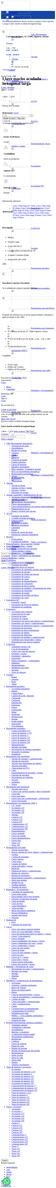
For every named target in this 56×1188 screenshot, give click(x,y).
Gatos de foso (17, 903)
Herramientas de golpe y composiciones (27, 969)
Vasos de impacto (18, 672)
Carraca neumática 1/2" (21, 731)
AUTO (9, 513)
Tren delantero (17, 726)
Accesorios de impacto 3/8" (22, 1083)
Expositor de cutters (19, 565)
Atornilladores (17, 448)
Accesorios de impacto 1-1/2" (23, 1072)
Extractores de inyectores (21, 628)
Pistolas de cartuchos (20, 873)
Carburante (16, 698)
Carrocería (15, 700)
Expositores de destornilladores (24, 581)
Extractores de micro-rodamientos (25, 630)
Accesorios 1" (17, 1111)
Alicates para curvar (19, 789)
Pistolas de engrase (19, 1048)
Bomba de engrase (19, 450)
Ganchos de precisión (20, 775)
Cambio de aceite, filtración (22, 696)
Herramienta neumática (15, 728)
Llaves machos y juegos (21, 551)
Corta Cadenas (17, 859)
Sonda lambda (17, 721)
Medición (15, 868)
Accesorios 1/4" (18, 810)
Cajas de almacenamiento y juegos (25, 995)
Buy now (21, 118)
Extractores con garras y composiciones (27, 623)
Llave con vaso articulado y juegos (25, 931)
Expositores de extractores (22, 584)
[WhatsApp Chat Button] (6, 1181)
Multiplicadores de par (20, 509)
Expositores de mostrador (21, 591)
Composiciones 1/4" (19, 826)
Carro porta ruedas (19, 894)
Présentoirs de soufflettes (21, 607)
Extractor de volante (19, 619)
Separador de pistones (20, 752)
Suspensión (16, 724)
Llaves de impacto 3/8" (20, 742)
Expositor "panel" (18, 602)
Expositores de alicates (20, 572)
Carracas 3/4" (17, 1130)
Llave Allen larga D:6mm (30, 215)
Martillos (15, 976)
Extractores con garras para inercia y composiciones (32, 621)
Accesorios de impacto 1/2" (22, 1076)
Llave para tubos (18, 796)
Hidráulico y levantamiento (42, 390)
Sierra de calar (17, 1058)
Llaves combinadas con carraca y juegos (28, 941)
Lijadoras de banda (19, 460)
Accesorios (16, 983)
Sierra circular (17, 1055)
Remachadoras (17, 1053)
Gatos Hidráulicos (18, 906)
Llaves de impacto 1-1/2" (21, 733)
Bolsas (14, 677)
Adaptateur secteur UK (20, 647)
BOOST (9, 537)
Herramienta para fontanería (17, 787)
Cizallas (14, 455)
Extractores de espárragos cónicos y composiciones (32, 626)
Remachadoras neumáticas (22, 474)
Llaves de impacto (18, 464)
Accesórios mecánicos (20, 689)
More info (5, 419)
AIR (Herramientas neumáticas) (19, 443)
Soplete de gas (17, 882)
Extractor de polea (18, 616)
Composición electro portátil (23, 1034)
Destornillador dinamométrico (23, 502)
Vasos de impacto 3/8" (20, 1104)
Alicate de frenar (18, 485)
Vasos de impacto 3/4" (20, 1102)
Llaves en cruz (17, 955)
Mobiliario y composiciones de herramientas (24, 981)
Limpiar (15, 113)
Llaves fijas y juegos (19, 959)
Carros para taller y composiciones (25, 1002)
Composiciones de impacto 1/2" (24, 1088)
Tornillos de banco (19, 887)
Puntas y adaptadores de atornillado (26, 555)
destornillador (11, 1167)
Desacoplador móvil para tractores (25, 896)
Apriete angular (17, 499)
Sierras (14, 476)
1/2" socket (16, 805)
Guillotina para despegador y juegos (26, 640)
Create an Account (8, 409)
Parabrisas (15, 714)
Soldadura (15, 782)
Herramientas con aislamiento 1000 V (21, 803)
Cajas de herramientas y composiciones (27, 997)
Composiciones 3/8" (19, 829)
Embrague (15, 705)
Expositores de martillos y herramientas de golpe (31, 588)
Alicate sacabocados (19, 850)
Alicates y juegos (18, 490)
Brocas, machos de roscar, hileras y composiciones (32, 852)
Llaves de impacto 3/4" (20, 740)
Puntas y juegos (17, 558)
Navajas (14, 780)
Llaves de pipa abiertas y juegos (24, 952)
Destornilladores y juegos (21, 546)
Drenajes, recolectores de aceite (24, 899)
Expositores (11, 560)
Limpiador (15, 527)
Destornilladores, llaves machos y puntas (24, 21)
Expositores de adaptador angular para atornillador (32, 570)
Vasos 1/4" (15, 843)
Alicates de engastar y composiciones (26, 759)
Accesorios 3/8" (18, 812)
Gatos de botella (18, 901)
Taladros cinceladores (20, 1065)
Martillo (14, 974)
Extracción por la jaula (20, 614)
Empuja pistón (17, 520)
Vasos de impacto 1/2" (20, 1097)
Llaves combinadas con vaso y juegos (26, 943)
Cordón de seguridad (20, 857)
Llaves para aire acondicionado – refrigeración (30, 798)
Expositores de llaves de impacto (24, 605)
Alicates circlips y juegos (21, 488)
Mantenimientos (18, 665)
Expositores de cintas (20, 579)
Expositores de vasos (20, 598)
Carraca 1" (15, 1123)
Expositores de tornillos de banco (25, 595)
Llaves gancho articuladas (22, 962)
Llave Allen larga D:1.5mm (24, 206)
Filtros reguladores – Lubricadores (25, 661)
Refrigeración (17, 717)
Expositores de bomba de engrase (25, 574)
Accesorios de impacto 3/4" (22, 1081)
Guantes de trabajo (19, 864)
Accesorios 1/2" (18, 808)
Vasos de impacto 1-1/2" (21, 1093)
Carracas (15, 453)
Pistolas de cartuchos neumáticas (24, 534)
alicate (8, 1174)
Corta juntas (16, 861)
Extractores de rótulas (20, 633)
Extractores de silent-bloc (21, 635)
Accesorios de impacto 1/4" (22, 1079)
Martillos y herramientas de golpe (20, 967)
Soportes (15, 670)
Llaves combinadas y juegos (23, 945)
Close (3, 382)
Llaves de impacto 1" (20, 735)
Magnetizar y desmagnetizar (23, 553)
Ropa (13, 682)
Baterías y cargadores (20, 1032)
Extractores (10, 609)
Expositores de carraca (20, 577)
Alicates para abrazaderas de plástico (26, 763)
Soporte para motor (19, 915)
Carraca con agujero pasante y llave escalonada (30, 791)
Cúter (13, 770)
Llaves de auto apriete (20, 948)
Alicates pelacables (19, 766)
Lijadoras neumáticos (20, 525)
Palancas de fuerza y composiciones (26, 871)
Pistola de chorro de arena (22, 532)
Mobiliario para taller (20, 668)
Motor (14, 712)
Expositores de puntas (20, 593)
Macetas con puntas (19, 971)
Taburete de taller (18, 1020)
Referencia (7, 113)
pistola (9, 1172)
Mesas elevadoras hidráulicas (23, 910)
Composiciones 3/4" (19, 1142)
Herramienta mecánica (15, 686)
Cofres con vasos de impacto (23, 651)
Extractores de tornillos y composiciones (28, 637)
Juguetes (14, 679)
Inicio (5, 21)
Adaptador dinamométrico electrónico (26, 497)
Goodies (9, 675)
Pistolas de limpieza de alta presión (25, 1051)
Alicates (9, 483)
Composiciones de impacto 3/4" (24, 1090)
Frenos (14, 707)
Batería (14, 691)
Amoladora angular (19, 1025)
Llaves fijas (16, 840)
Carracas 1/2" (17, 817)
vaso (8, 1170)
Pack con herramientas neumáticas (25, 471)
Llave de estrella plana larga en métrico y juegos (31, 934)
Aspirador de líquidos (20, 516)
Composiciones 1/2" (19, 824)
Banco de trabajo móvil (21, 990)
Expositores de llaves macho (23, 586)
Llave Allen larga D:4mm (23, 213)
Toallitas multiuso (18, 885)
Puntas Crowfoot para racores (23, 511)
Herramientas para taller (16, 847)
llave (8, 1177)
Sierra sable (16, 1060)
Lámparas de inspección (21, 924)
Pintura (14, 530)
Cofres (14, 1006)
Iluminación (36, 410)
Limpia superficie (18, 462)
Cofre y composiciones (20, 1004)
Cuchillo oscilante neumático (23, 518)
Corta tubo (15, 794)
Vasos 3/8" (15, 845)
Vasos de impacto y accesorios (18, 1067)
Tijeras (14, 784)
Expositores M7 (12, 600)
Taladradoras (16, 481)
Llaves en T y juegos (20, 957)
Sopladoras (16, 754)
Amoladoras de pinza (20, 446)
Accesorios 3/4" (18, 1118)
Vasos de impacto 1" (19, 1095)
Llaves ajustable (18, 833)
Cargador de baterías (19, 541)
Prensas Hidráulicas (19, 913)
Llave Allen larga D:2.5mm (32, 208)
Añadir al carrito (9, 118)
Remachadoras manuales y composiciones (28, 878)
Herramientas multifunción (22, 1037)
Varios (14, 684)
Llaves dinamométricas (20, 504)
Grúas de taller (17, 908)
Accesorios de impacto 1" (22, 1074)
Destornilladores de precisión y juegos (27, 773)
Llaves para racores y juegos (23, 964)
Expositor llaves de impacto (22, 567)
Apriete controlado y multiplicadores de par (24, 495)
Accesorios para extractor (21, 612)
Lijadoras (15, 457)
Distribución (16, 703)
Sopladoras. (16, 478)
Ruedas (14, 719)
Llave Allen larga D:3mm (40, 210)
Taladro (14, 1062)
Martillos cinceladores (20, 467)
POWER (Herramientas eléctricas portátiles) (24, 1023)
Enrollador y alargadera (21, 656)
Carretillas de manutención (22, 892)
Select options (20, 431)
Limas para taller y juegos (22, 866)
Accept (12, 419)
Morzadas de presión (20, 492)
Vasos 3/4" (15, 1153)
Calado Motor (17, 693)
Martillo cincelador (19, 747)
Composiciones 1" (19, 1135)
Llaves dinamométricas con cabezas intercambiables (32, 506)
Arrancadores (17, 539)
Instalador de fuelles (19, 523)
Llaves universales (19, 801)
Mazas (14, 978)
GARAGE (10, 644)
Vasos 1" (15, 1146)
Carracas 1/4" (17, 819)
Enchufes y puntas (19, 654)
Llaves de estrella (18, 836)
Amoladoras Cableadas (20, 1027)
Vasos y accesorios (38, 542)
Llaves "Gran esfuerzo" (21, 936)
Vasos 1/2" (15, 1149)
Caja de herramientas (20, 649)
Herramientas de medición (22, 777)
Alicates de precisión (20, 761)
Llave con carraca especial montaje (25, 929)
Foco (13, 922)
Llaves (33, 433)
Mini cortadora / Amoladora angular (26, 469)
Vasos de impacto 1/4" (20, 1100)
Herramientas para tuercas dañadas (25, 642)
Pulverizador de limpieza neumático (26, 749)
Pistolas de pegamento (20, 875)
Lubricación (16, 710)
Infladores (15, 663)
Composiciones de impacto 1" (23, 1086)
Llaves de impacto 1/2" (20, 738)
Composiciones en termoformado (25, 1009)
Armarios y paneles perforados (24, 985)
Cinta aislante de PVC (20, 768)
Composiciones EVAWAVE (23, 563)
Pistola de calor (17, 1046)
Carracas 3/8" (17, 822)
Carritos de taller (18, 999)
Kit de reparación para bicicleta (24, 548)
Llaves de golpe (17, 950)
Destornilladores (18, 831)
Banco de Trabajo (18, 988)
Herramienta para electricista (18, 756)
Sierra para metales (19, 880)
